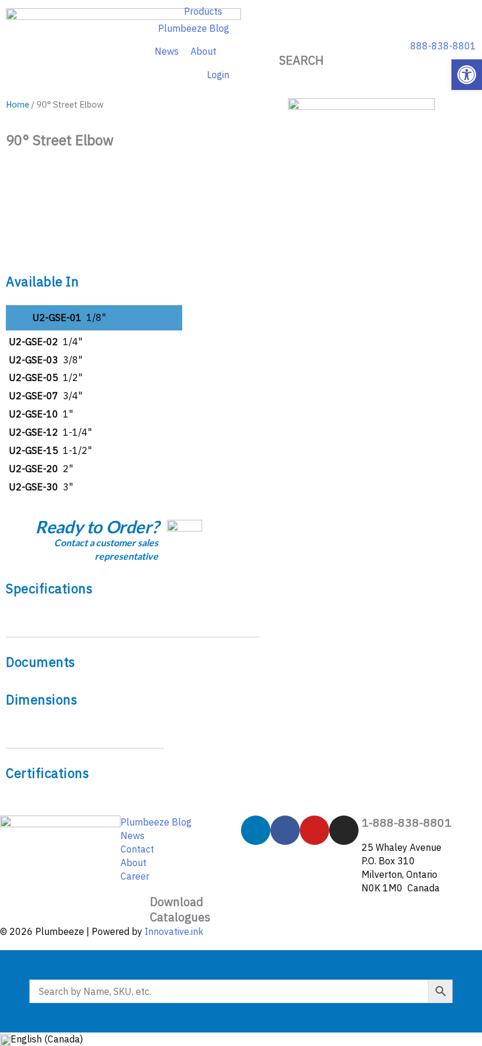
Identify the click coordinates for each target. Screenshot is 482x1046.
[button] (466, 74)
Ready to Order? (96, 526)
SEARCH (301, 60)
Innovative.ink (174, 931)
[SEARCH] (301, 38)
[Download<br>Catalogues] (135, 909)
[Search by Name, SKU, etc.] (241, 991)
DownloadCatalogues (180, 909)
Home (17, 104)
